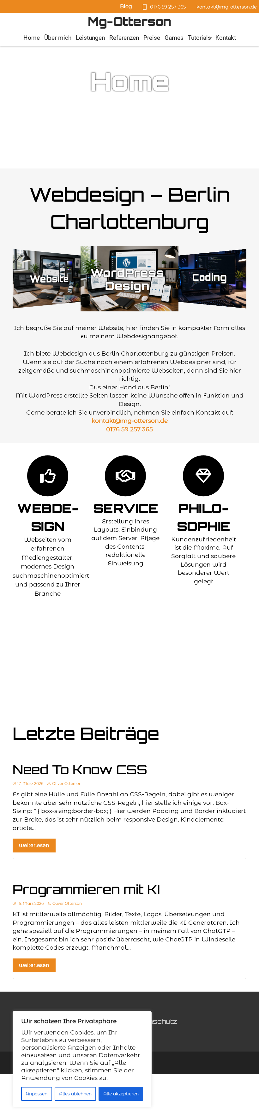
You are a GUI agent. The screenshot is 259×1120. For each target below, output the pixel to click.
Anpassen (36, 1094)
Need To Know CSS (80, 769)
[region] (82, 1059)
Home (31, 37)
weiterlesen (34, 845)
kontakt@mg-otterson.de (226, 7)
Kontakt (225, 37)
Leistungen (90, 37)
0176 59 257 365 (168, 7)
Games (174, 37)
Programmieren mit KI (86, 889)
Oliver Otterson (66, 783)
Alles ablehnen (75, 1094)
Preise (151, 37)
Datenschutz (154, 1021)
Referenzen (124, 37)
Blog (126, 6)
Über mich (57, 37)
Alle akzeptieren (121, 1094)
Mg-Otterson (129, 21)
